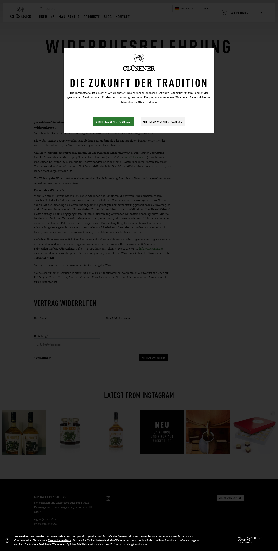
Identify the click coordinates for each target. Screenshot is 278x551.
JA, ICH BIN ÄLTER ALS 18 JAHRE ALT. (113, 121)
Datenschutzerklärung (60, 540)
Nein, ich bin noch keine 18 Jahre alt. (163, 121)
